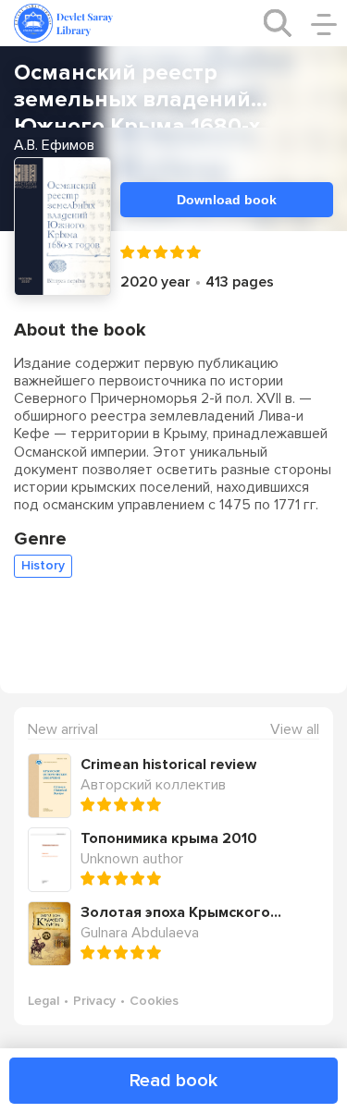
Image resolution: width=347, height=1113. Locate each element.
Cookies (154, 1001)
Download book (227, 199)
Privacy (94, 1001)
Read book (173, 1081)
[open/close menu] (324, 23)
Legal (43, 1001)
